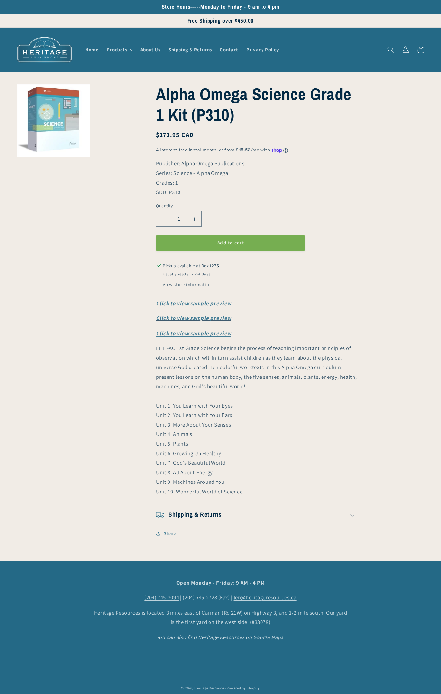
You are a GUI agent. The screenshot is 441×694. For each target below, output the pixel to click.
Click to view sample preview (193, 303)
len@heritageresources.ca (265, 597)
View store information (187, 285)
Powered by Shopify (243, 688)
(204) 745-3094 (161, 597)
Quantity (164, 206)
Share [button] (170, 533)
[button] (119, 50)
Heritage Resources (210, 688)
